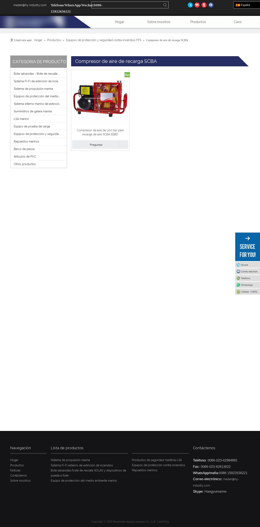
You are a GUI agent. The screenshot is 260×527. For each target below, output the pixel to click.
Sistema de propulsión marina (33, 88)
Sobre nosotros (20, 480)
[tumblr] (204, 5)
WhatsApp (247, 284)
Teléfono (245, 278)
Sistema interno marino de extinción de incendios (40, 103)
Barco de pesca (24, 149)
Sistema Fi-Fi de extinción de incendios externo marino (40, 81)
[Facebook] (210, 5)
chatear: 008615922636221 (250, 291)
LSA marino (21, 119)
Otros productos (25, 164)
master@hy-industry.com (30, 5)
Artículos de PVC (25, 156)
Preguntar (96, 144)
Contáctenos (18, 475)
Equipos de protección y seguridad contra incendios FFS (40, 134)
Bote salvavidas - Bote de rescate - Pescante (40, 73)
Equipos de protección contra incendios (158, 465)
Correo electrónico (250, 271)
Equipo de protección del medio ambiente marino (84, 480)
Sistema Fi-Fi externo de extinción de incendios (82, 465)
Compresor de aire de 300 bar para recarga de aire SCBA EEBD (100, 132)
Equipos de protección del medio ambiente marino (40, 96)
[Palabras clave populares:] (165, 5)
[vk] (197, 5)
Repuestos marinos (26, 141)
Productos (17, 465)
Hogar (14, 460)
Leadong (163, 521)
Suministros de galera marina (33, 111)
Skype (244, 264)
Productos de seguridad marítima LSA (157, 460)
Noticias (15, 470)
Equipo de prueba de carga (32, 126)
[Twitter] (190, 5)
